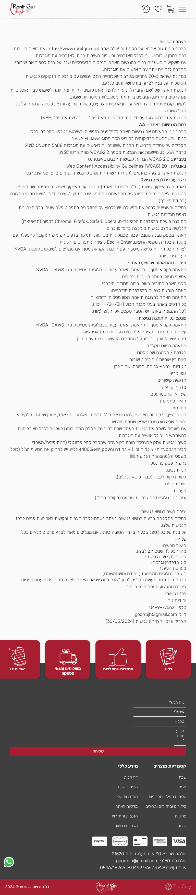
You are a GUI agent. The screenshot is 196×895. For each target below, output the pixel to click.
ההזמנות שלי (127, 796)
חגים (182, 786)
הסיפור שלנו (128, 786)
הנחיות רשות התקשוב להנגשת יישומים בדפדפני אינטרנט (78, 173)
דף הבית (131, 777)
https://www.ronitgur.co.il (73, 48)
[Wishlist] (158, 9)
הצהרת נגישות (126, 825)
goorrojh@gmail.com (156, 614)
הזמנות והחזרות (125, 816)
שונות (181, 825)
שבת (182, 777)
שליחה (98, 751)
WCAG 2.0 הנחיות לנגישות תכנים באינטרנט (128, 159)
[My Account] (146, 9)
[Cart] (170, 9)
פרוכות (180, 816)
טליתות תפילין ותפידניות (167, 796)
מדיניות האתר (127, 806)
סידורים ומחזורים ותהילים (165, 806)
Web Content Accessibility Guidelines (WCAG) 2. (114, 166)
